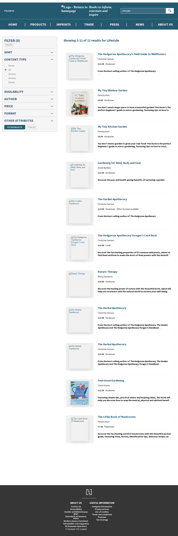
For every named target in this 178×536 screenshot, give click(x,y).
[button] (29, 52)
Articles (12, 78)
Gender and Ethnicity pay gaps (75, 513)
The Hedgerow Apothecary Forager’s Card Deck (127, 235)
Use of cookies (102, 512)
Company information (102, 506)
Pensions (102, 517)
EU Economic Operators (76, 526)
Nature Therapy (107, 271)
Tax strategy (102, 519)
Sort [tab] (8, 52)
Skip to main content (9, 1)
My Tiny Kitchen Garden (112, 126)
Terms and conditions (102, 514)
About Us (165, 24)
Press (114, 24)
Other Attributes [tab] (18, 120)
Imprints (63, 24)
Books (11, 65)
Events (11, 82)
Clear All (8, 45)
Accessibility (76, 509)
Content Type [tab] (15, 59)
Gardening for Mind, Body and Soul (119, 163)
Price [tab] (8, 106)
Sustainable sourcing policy (76, 523)
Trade (89, 24)
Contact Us (76, 506)
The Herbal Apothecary (112, 308)
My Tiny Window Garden (112, 90)
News (140, 24)
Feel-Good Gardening (111, 380)
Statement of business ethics (75, 517)
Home (12, 24)
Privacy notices (102, 509)
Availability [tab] (13, 91)
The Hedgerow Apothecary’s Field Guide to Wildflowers (132, 54)
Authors (12, 74)
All (9, 69)
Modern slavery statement (76, 521)
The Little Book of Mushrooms (117, 416)
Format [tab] (10, 113)
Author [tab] (10, 98)
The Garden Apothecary (112, 199)
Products (38, 24)
